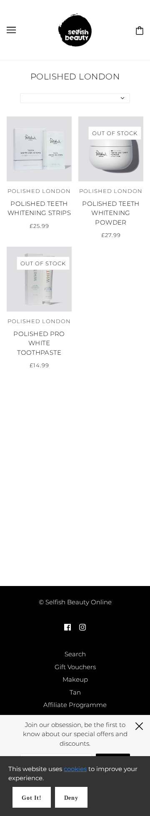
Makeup (75, 679)
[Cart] (138, 30)
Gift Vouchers (75, 667)
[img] (67, 627)
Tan (75, 692)
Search (75, 654)
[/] (75, 29)
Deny (71, 798)
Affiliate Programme (75, 705)
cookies (75, 769)
